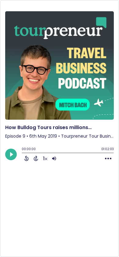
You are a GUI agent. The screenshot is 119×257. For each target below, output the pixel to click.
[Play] (11, 154)
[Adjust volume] (54, 158)
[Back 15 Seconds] (26, 158)
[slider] (23, 153)
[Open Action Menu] (108, 158)
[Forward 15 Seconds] (36, 158)
